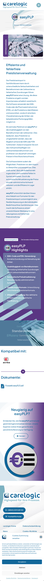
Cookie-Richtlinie (11, 578)
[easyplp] (22, 492)
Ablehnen (22, 567)
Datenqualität (23, 326)
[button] (41, 537)
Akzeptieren (22, 562)
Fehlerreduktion (23, 340)
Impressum (35, 578)
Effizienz (12, 335)
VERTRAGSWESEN (25, 25)
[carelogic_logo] (15, 3)
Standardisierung (23, 331)
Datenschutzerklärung (23, 578)
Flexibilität (36, 335)
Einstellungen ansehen (22, 573)
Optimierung (25, 335)
